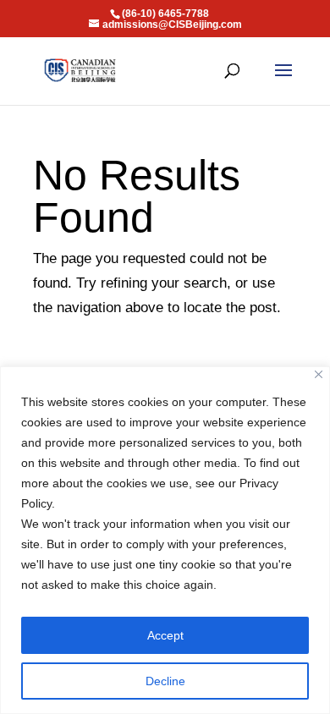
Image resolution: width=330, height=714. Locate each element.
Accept (165, 635)
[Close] (318, 374)
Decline (165, 681)
